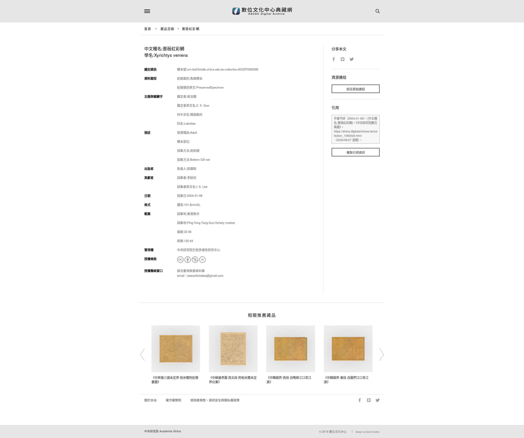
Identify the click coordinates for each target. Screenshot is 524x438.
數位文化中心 (338, 431)
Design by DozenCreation (368, 431)
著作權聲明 (173, 400)
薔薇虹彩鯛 (191, 28)
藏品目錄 (167, 28)
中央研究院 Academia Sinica (162, 431)
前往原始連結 (356, 89)
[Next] (378, 354)
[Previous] (146, 354)
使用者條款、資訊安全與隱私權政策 (214, 400)
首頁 (147, 28)
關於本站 (150, 400)
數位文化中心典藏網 (262, 11)
